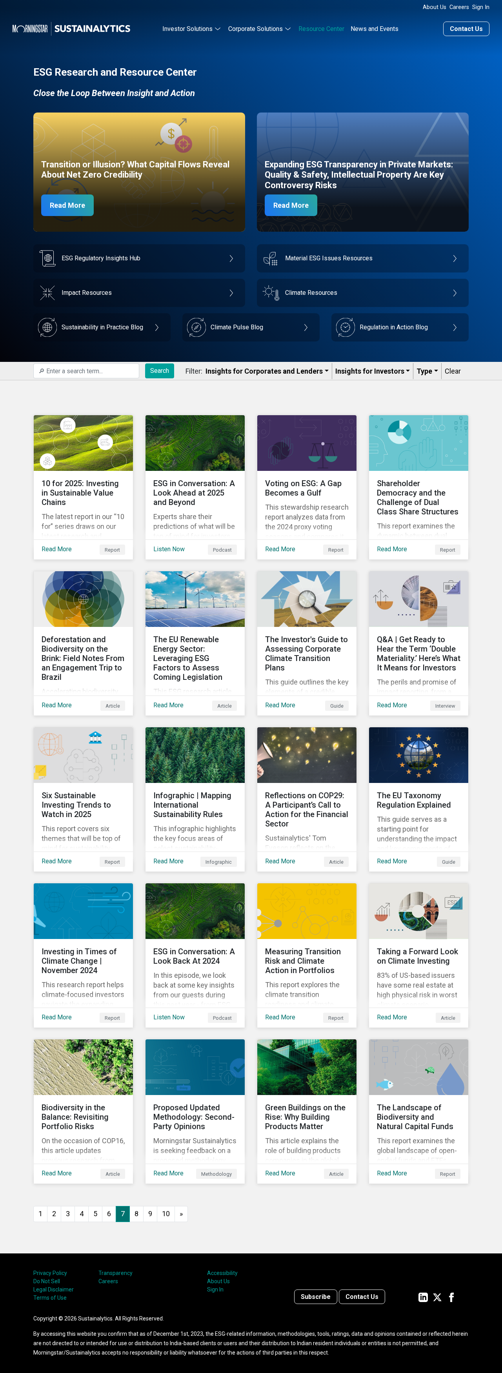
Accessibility (222, 1273)
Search (159, 370)
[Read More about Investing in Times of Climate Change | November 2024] (83, 955)
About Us (434, 7)
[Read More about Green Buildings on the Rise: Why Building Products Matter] (306, 1111)
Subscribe (316, 1296)
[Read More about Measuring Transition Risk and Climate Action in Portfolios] (306, 955)
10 (166, 1214)
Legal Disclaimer (53, 1289)
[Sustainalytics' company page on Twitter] (437, 1296)
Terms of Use (50, 1298)
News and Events (374, 29)
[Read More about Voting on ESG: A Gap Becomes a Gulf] (306, 487)
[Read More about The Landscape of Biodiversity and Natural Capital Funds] (418, 1111)
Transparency (115, 1273)
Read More (67, 205)
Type (424, 371)
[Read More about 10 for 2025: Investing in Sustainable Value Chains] (83, 487)
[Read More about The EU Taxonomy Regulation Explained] (418, 799)
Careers (459, 7)
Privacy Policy (50, 1273)
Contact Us (466, 29)
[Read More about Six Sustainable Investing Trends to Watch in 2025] (83, 799)
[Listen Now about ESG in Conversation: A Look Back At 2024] (195, 955)
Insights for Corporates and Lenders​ (264, 371)
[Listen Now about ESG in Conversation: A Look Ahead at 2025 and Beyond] (195, 487)
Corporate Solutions (255, 29)
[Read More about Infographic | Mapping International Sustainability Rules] (195, 799)
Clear (453, 371)
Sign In (480, 7)
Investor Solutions (187, 29)
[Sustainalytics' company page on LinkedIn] (423, 1296)
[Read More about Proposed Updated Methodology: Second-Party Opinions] (195, 1111)
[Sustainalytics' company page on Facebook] (451, 1296)
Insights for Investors (369, 371)
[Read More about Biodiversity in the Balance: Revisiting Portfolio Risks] (83, 1111)
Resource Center (321, 29)
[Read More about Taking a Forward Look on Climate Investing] (418, 955)
